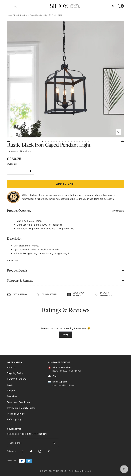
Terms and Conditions (18, 402)
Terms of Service (16, 413)
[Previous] (8, 141)
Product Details (17, 270)
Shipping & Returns (20, 280)
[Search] (15, 6)
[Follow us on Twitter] (31, 451)
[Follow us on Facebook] (22, 451)
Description (14, 238)
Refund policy (14, 419)
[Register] (54, 443)
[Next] (122, 141)
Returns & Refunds (16, 379)
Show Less (12, 260)
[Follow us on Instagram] (39, 451)
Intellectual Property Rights (21, 408)
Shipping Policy (15, 373)
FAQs (9, 384)
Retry (65, 334)
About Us (12, 367)
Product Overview (65, 210)
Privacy (11, 390)
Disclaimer (12, 396)
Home (9, 15)
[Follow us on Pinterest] (48, 451)
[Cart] (120, 6)
